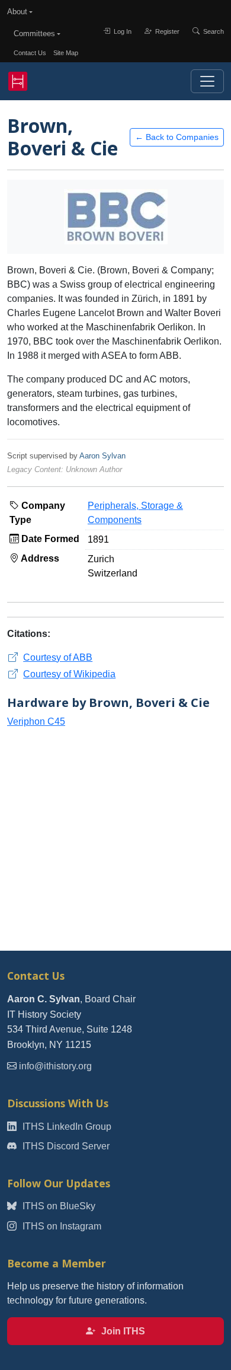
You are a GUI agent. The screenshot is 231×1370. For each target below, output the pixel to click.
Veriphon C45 (36, 721)
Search (212, 31)
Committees (34, 33)
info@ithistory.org (55, 1066)
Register (166, 31)
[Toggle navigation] (207, 81)
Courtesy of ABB (57, 657)
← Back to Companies (177, 137)
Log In (121, 31)
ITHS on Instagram (60, 1226)
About (17, 11)
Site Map (65, 52)
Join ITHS (122, 1331)
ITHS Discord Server (65, 1146)
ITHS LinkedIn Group (65, 1127)
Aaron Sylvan (102, 455)
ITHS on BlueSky (57, 1206)
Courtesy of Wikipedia (69, 674)
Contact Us (30, 52)
